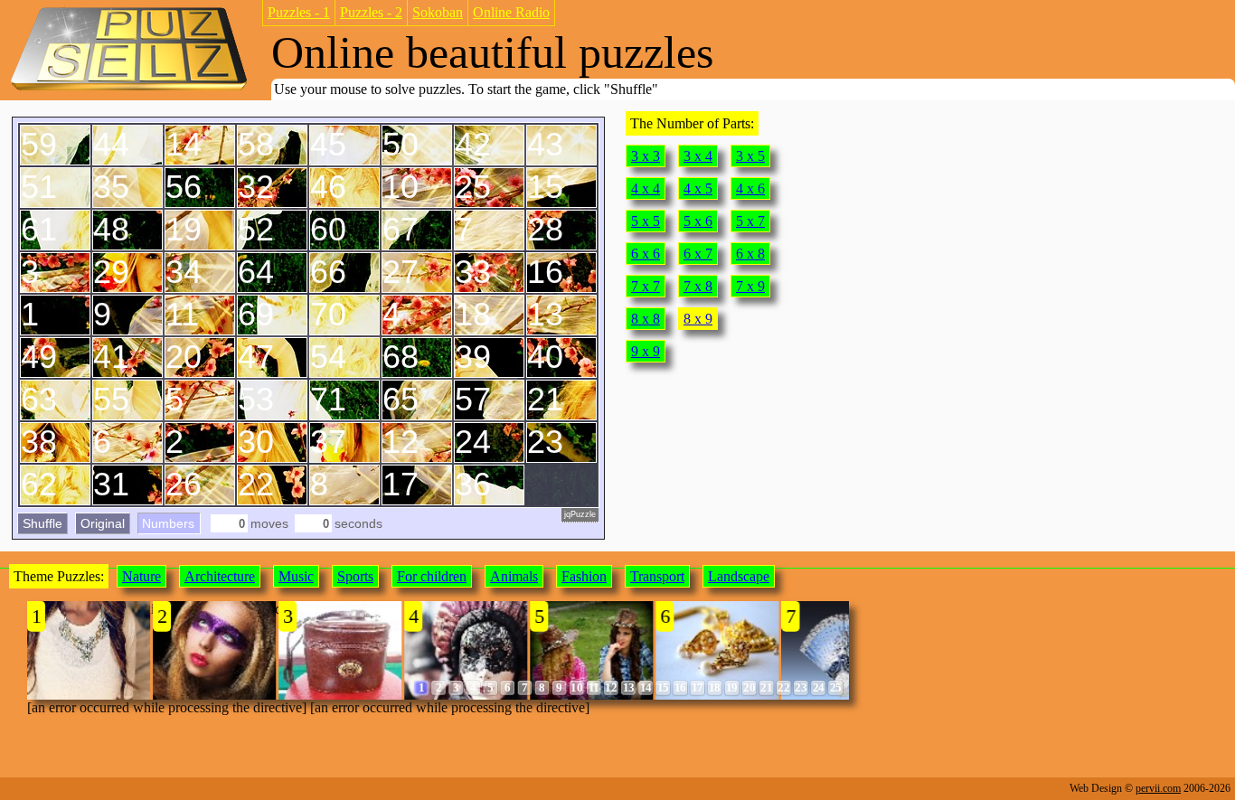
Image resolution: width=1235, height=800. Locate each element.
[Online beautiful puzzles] (129, 89)
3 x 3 (645, 156)
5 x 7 (750, 221)
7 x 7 (645, 286)
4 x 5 (697, 188)
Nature (141, 576)
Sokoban (437, 12)
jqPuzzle (580, 514)
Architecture (219, 576)
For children (432, 576)
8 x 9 (697, 318)
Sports (355, 576)
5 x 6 (697, 221)
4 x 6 (750, 188)
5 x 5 (645, 221)
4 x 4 (645, 188)
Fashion (584, 576)
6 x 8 (750, 253)
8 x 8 (645, 318)
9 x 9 (645, 351)
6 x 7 (697, 253)
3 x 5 (750, 156)
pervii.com (1158, 788)
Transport (657, 576)
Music (296, 576)
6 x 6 (645, 253)
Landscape (738, 576)
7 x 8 (697, 286)
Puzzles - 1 (299, 12)
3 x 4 (697, 156)
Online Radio (511, 12)
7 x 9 (750, 286)
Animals (514, 576)
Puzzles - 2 (371, 12)
